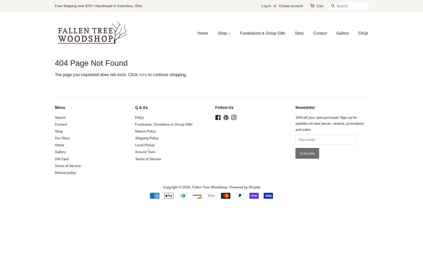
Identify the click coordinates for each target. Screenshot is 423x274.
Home (203, 33)
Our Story (62, 138)
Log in (266, 6)
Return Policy (145, 131)
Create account (291, 6)
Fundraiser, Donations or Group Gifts (163, 124)
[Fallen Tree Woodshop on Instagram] (233, 118)
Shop (223, 33)
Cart (320, 6)
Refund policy (65, 173)
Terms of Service (68, 166)
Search (60, 117)
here (143, 74)
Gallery (342, 33)
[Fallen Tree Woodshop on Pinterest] (226, 118)
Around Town (145, 152)
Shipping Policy (147, 138)
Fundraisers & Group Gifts (262, 33)
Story (299, 33)
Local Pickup (145, 145)
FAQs (363, 33)
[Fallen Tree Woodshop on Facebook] (218, 118)
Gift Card (62, 159)
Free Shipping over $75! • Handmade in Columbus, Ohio (98, 6)
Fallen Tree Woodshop (209, 187)
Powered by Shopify (244, 187)
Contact (320, 33)
